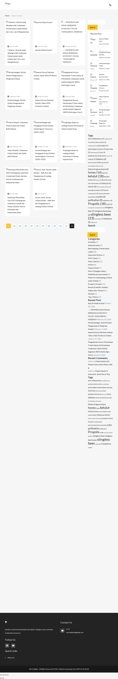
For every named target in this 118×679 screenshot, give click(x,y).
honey (95, 172)
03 (20, 226)
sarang (91, 207)
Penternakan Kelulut (104, 187)
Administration (94, 245)
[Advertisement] (100, 487)
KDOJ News (93, 258)
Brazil (103, 156)
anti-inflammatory (96, 139)
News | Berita (93, 261)
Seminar (91, 294)
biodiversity (94, 156)
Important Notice (95, 255)
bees (102, 152)
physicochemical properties (97, 425)
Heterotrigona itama (98, 169)
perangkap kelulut (95, 190)
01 (8, 226)
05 (32, 226)
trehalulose (106, 444)
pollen (102, 197)
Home (7, 16)
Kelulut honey (93, 411)
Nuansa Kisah (93, 268)
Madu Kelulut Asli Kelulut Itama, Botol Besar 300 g (100, 364)
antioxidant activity (97, 149)
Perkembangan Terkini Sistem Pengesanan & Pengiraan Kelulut (100, 326)
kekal (105, 173)
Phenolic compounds (95, 422)
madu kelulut (95, 183)
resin (109, 204)
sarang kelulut (99, 207)
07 (43, 226)
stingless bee (98, 436)
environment (93, 162)
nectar (92, 186)
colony (92, 159)
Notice (91, 265)
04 (26, 226)
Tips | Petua (92, 297)
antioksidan (92, 146)
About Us (11, 658)
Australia (91, 391)
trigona (94, 222)
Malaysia (106, 183)
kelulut (96, 176)
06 (37, 226)
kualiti (98, 180)
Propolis (97, 204)
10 (60, 226)
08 (49, 226)
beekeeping (94, 152)
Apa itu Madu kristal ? (96, 303)
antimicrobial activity (98, 142)
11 (66, 226)
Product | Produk (95, 284)
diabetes (101, 159)
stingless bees (99, 216)
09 (55, 226)
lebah (104, 180)
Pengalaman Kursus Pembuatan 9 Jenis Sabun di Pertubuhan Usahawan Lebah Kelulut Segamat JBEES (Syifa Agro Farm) (100, 348)
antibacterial (106, 380)
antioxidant (102, 146)
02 (14, 226)
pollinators (107, 200)
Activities (92, 242)
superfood (98, 219)
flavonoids (103, 162)
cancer (109, 156)
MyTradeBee (33, 669)
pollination (95, 200)
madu (109, 411)
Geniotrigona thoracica (95, 166)
